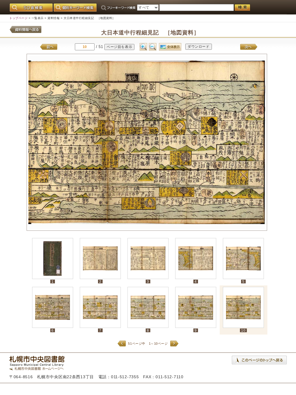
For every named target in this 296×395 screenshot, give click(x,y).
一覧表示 (38, 18)
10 (243, 330)
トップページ (18, 18)
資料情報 (53, 18)
